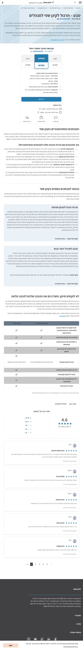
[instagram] (28, 639)
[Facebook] (55, 639)
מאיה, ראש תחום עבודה (57, 40)
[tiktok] (42, 639)
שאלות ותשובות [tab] (60, 404)
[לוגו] (48, 2)
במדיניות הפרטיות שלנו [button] (70, 646)
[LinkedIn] (48, 639)
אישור (10, 645)
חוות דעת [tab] (72, 404)
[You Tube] (35, 639)
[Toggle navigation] (80, 2)
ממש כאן (62, 316)
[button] (75, 2)
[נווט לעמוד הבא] (27, 564)
